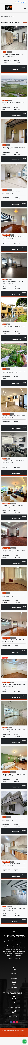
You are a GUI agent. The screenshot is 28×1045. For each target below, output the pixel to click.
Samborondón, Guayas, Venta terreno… (13, 102)
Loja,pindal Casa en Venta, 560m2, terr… (13, 147)
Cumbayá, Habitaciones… (13, 54)
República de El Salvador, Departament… (13, 774)
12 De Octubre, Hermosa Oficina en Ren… (13, 281)
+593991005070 (14, 978)
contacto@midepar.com (14, 1007)
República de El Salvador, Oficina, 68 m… (13, 192)
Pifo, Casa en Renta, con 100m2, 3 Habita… (13, 819)
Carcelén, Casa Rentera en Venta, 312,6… (13, 326)
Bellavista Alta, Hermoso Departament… (13, 505)
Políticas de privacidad (14, 958)
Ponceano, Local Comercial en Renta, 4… (13, 908)
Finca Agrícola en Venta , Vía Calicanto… (14, 371)
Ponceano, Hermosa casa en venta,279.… (13, 460)
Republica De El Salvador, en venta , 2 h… (13, 684)
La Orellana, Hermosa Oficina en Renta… (14, 729)
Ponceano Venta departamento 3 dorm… (13, 415)
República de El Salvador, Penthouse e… (13, 550)
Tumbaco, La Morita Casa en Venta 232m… (13, 595)
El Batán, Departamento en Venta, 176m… (13, 863)
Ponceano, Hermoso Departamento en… (13, 639)
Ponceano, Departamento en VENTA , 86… (13, 236)
